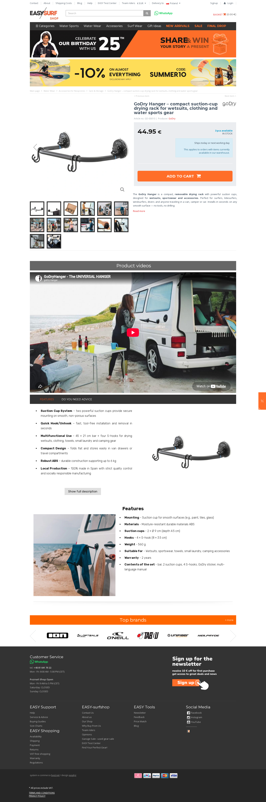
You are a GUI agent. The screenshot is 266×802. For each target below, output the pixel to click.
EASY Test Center (107, 3)
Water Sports (69, 26)
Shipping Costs (64, 3)
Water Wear (92, 26)
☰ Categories (45, 26)
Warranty (35, 758)
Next (126, 147)
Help (89, 3)
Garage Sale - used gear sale (98, 738)
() (231, 14)
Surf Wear (135, 26)
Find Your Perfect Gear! (94, 747)
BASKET (218, 14)
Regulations (36, 762)
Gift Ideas (154, 26)
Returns (34, 749)
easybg (72, 775)
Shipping (34, 740)
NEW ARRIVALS (177, 26)
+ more (229, 620)
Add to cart (181, 176)
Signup (214, 3)
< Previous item (141, 96)
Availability (36, 736)
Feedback (139, 717)
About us (87, 717)
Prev (33, 147)
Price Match (140, 721)
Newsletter (140, 712)
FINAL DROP (216, 26)
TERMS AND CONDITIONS (42, 792)
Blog (79, 3)
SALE (198, 26)
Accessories (114, 26)
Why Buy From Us (91, 725)
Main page (35, 90)
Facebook (196, 712)
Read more (139, 211)
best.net (55, 775)
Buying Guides (38, 721)
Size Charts (36, 725)
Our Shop (87, 721)
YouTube (196, 722)
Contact (34, 3)
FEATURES (47, 399)
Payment (35, 745)
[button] (262, 401)
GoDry (172, 118)
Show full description (82, 491)
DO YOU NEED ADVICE (77, 399)
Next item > (230, 96)
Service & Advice (39, 717)
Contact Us (88, 712)
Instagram (196, 717)
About (47, 3)
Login (230, 3)
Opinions (87, 734)
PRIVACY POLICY (37, 795)
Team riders (128, 3)
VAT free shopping (40, 753)
